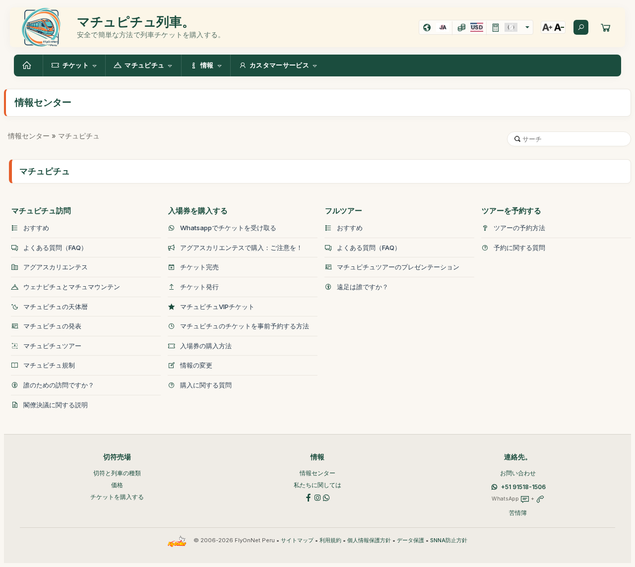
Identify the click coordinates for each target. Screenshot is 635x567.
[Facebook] (308, 497)
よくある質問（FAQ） (55, 248)
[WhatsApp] (326, 497)
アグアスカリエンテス (55, 267)
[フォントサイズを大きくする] (547, 27)
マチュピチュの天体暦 (55, 307)
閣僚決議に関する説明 (55, 405)
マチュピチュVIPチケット (217, 307)
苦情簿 (518, 512)
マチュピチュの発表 (52, 326)
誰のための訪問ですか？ (58, 385)
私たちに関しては (317, 485)
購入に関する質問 (206, 385)
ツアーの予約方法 (519, 228)
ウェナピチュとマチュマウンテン (71, 287)
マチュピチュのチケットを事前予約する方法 (244, 326)
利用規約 (330, 540)
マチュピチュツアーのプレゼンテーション (398, 267)
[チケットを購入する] (605, 27)
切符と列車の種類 (117, 473)
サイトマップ (297, 540)
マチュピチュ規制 (49, 365)
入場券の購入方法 (206, 346)
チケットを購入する (117, 497)
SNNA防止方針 (448, 540)
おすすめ (36, 228)
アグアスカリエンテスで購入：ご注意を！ (241, 248)
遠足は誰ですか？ (362, 287)
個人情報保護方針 (369, 540)
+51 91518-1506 (523, 487)
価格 (117, 485)
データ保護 (410, 540)
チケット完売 (199, 267)
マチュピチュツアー (52, 346)
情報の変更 (196, 365)
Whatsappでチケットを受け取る (228, 228)
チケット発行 (199, 287)
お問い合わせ (518, 473)
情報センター (29, 135)
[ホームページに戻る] (28, 65)
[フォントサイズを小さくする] (559, 27)
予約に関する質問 (519, 248)
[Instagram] (317, 497)
